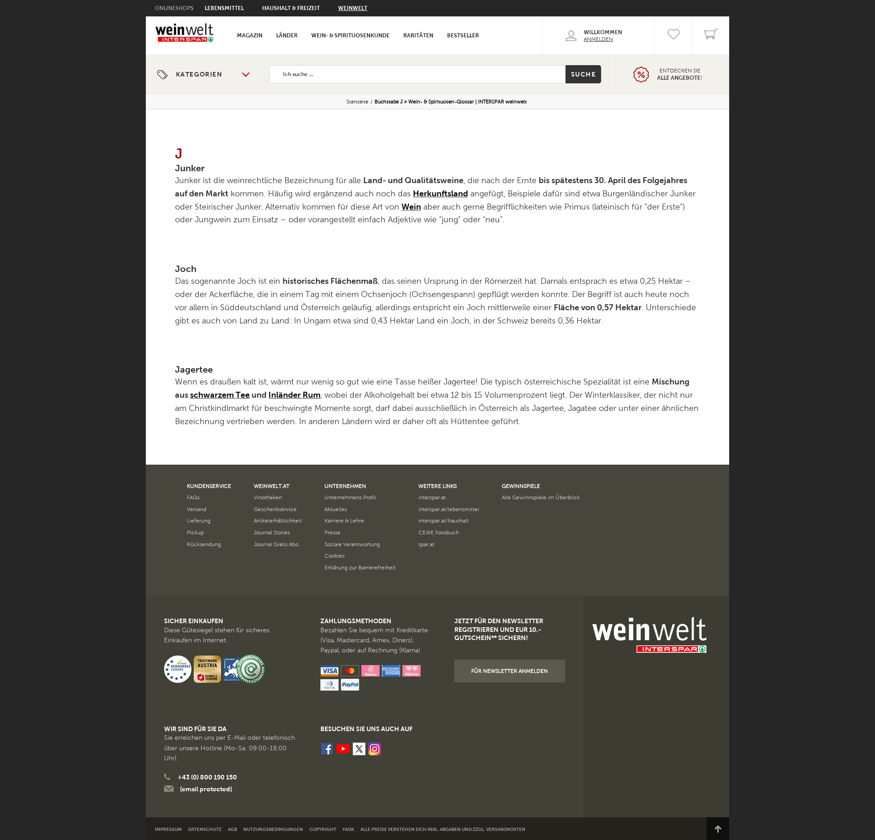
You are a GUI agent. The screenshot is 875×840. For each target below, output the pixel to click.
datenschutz (204, 829)
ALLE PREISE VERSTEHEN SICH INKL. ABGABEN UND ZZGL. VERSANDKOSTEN (442, 829)
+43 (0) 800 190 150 (207, 777)
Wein (411, 206)
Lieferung (199, 520)
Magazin (249, 35)
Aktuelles (335, 509)
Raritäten (418, 35)
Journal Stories (272, 532)
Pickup (195, 532)
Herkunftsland (440, 193)
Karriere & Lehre (344, 520)
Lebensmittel (224, 8)
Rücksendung (204, 544)
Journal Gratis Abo (276, 544)
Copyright (322, 829)
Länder (287, 35)
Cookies (334, 556)
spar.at (426, 544)
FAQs (193, 497)
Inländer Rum (294, 395)
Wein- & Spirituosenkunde (350, 35)
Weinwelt (352, 8)
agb (232, 829)
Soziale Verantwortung (352, 544)
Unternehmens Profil (350, 497)
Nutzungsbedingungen (273, 829)
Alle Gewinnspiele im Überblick (541, 497)
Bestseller (463, 35)
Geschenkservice (275, 509)
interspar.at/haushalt (443, 520)
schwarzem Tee (220, 395)
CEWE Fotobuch (438, 532)
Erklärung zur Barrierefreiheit (360, 567)
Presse (332, 532)
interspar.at (432, 497)
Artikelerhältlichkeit (278, 520)
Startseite (357, 101)
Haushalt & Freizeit (291, 8)
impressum (168, 829)
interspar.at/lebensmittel (448, 509)
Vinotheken (268, 497)
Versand (196, 509)
